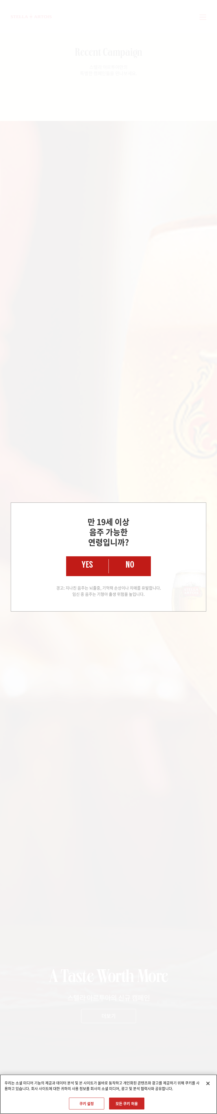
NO (129, 565)
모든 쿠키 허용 (127, 1103)
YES (87, 565)
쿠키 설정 (86, 1103)
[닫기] (208, 1083)
